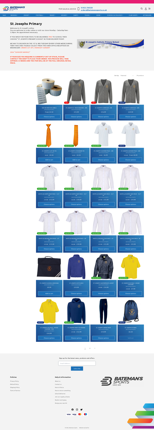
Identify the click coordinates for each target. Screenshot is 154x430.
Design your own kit (61, 403)
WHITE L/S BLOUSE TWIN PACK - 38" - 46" (130, 239)
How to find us (59, 387)
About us (57, 381)
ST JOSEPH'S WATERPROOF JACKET (103, 283)
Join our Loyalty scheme (62, 397)
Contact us (58, 384)
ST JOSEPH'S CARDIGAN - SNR (130, 108)
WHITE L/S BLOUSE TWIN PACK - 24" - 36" (103, 239)
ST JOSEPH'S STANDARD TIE (76, 151)
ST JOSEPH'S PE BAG (131, 327)
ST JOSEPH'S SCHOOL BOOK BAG (49, 283)
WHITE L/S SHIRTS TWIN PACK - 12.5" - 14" (103, 194)
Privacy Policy (14, 381)
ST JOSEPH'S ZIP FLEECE (76, 283)
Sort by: (116, 75)
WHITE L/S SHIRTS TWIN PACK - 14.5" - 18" (131, 194)
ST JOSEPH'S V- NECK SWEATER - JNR (76, 108)
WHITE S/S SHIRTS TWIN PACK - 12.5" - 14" (49, 194)
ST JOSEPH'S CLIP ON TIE (49, 151)
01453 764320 (87, 7)
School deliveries (60, 393)
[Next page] (95, 348)
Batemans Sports (73, 427)
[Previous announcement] (11, 1)
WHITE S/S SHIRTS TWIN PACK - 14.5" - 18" (76, 194)
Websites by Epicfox (84, 427)
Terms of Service (15, 390)
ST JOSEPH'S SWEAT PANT (103, 327)
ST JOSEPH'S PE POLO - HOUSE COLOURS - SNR (49, 328)
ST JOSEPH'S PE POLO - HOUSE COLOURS (130, 283)
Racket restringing (60, 400)
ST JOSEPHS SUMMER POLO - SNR (130, 151)
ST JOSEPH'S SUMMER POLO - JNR (103, 151)
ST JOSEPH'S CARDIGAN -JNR (103, 108)
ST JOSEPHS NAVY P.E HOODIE (76, 327)
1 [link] (85, 348)
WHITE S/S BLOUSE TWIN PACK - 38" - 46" (76, 239)
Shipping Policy (15, 387)
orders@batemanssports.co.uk (94, 10)
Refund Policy (14, 384)
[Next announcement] (143, 1)
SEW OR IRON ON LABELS (49, 108)
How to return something (62, 390)
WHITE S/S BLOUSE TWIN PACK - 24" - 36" (49, 239)
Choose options (49, 116)
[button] (142, 9)
